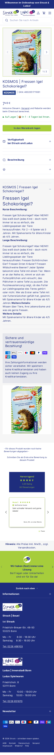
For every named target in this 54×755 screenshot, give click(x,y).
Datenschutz (24, 743)
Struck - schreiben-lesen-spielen (24, 738)
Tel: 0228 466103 (13, 646)
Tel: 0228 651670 (13, 701)
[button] (44, 13)
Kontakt (12, 743)
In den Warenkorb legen (27, 128)
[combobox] (27, 20)
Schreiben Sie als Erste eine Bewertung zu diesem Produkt (27, 458)
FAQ (27, 746)
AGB (4, 743)
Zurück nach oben (26, 588)
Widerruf (19, 746)
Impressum (7, 746)
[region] (27, 512)
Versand (25, 108)
